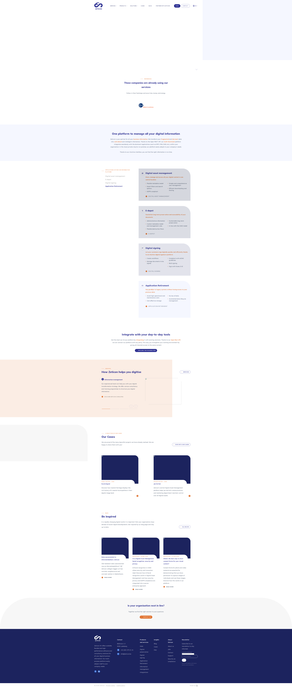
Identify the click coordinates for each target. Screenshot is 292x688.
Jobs (169, 649)
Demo (177, 5)
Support (170, 656)
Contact (185, 5)
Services (113, 5)
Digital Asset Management (158, 196)
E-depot (151, 234)
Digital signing (154, 271)
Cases (143, 5)
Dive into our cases (182, 444)
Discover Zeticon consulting (113, 396)
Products (123, 5)
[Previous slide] (131, 406)
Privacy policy (110, 685)
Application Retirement (144, 662)
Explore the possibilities (147, 350)
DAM (141, 646)
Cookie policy (120, 685)
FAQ (155, 650)
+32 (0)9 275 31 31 (127, 650)
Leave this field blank (187, 652)
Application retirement (158, 306)
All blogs (185, 526)
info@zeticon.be (126, 654)
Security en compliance (171, 660)
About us (171, 646)
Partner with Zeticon (163, 5)
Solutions (133, 5)
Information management (144, 668)
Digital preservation (144, 650)
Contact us (147, 617)
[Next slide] (136, 406)
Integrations (144, 672)
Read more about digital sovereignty (165, 55)
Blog (150, 5)
